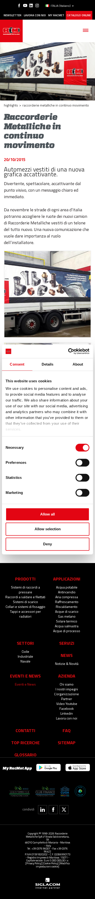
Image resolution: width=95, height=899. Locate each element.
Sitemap (67, 742)
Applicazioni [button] (66, 578)
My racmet (56, 15)
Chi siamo (67, 684)
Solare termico (66, 621)
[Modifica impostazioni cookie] (53, 864)
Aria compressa (66, 596)
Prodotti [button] (25, 578)
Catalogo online (79, 15)
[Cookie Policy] (50, 863)
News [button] (67, 655)
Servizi (66, 643)
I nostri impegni (67, 689)
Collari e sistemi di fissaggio (25, 606)
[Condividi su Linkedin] (42, 809)
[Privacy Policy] (33, 863)
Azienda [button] (66, 675)
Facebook (66, 708)
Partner (66, 698)
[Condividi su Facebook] (53, 809)
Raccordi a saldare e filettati (25, 596)
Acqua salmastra (66, 626)
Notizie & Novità (66, 663)
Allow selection (48, 529)
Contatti (25, 730)
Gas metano (67, 616)
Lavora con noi (35, 15)
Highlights (11, 105)
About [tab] (78, 364)
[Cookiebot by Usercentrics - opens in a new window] (68, 351)
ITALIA (61, 6)
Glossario (25, 754)
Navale (25, 661)
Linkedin (66, 713)
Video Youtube (66, 703)
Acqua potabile (66, 587)
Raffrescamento (66, 601)
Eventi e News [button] (25, 675)
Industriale (25, 656)
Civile (25, 651)
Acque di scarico (66, 611)
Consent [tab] (17, 364)
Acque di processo (66, 630)
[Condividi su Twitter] (63, 809)
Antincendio (67, 592)
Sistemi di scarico (25, 601)
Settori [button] (25, 643)
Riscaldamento (66, 606)
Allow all (47, 514)
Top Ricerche (25, 742)
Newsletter (12, 15)
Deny (47, 544)
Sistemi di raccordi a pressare (25, 590)
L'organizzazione (66, 693)
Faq (67, 730)
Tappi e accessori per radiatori (25, 614)
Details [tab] (48, 364)
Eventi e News (25, 684)
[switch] (82, 462)
